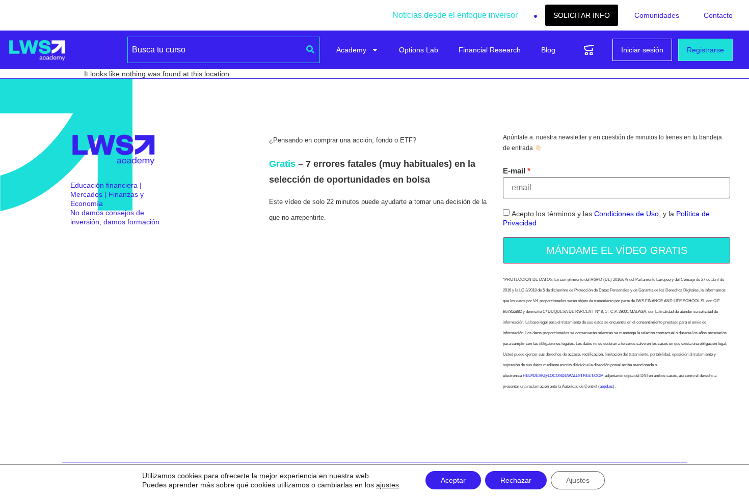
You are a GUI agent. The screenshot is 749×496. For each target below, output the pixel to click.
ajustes (387, 485)
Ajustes (578, 480)
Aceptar (453, 480)
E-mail (514, 170)
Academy (351, 50)
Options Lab (418, 50)
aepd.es (606, 386)
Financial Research (490, 50)
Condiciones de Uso (626, 214)
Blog (548, 50)
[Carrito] (589, 50)
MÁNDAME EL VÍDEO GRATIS (616, 250)
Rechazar (515, 480)
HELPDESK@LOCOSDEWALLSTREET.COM (563, 375)
